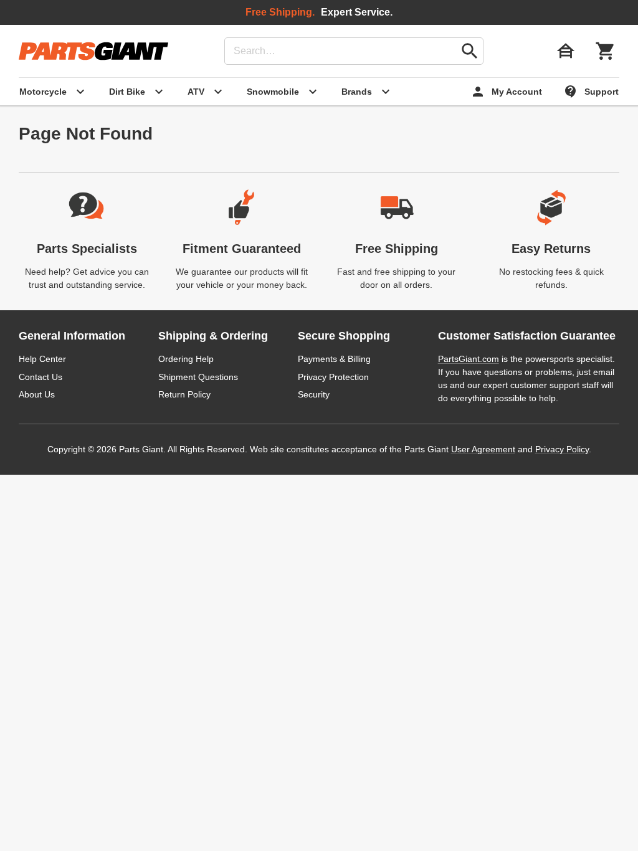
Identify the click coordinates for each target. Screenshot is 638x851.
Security (314, 394)
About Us (37, 394)
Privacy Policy (562, 449)
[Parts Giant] (93, 51)
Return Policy (184, 394)
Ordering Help (186, 359)
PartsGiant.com (468, 359)
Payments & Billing (334, 359)
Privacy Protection (333, 377)
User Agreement (483, 449)
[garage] (565, 51)
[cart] (605, 51)
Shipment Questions (198, 377)
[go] (469, 51)
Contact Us (40, 377)
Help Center (42, 359)
